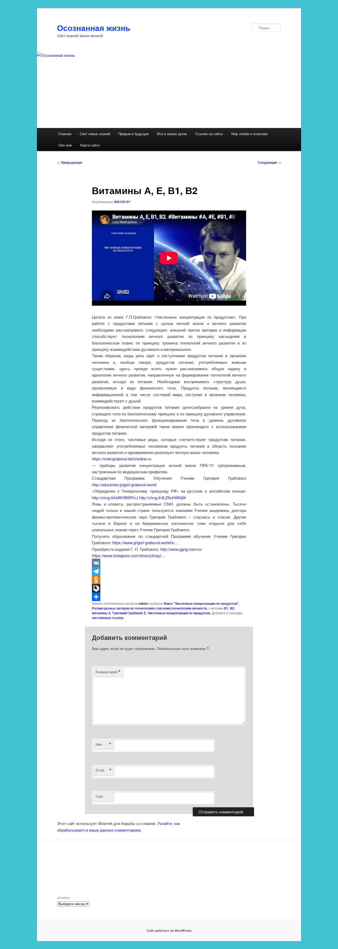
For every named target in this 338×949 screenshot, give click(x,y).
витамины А (101, 613)
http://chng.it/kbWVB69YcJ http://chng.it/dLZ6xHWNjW (139, 497)
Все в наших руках (172, 133)
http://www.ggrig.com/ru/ (181, 549)
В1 (226, 608)
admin (143, 603)
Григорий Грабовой (127, 613)
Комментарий (108, 672)
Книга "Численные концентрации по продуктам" (201, 603)
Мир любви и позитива (249, 133)
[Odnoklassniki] (169, 580)
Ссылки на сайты (209, 133)
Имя (103, 744)
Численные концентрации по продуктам (179, 613)
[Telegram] (169, 571)
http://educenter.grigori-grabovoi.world (124, 484)
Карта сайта (90, 145)
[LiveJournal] (169, 588)
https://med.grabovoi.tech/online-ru (121, 458)
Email (103, 770)
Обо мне (65, 145)
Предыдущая (69, 162)
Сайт (99, 796)
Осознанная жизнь (93, 27)
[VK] (169, 563)
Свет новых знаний (95, 133)
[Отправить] (169, 597)
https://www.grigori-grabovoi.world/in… (145, 542)
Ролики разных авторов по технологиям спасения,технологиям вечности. (150, 608)
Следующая (269, 162)
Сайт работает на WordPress (169, 930)
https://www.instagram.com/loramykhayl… (128, 555)
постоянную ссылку (108, 617)
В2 (232, 608)
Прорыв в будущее (133, 133)
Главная (64, 133)
